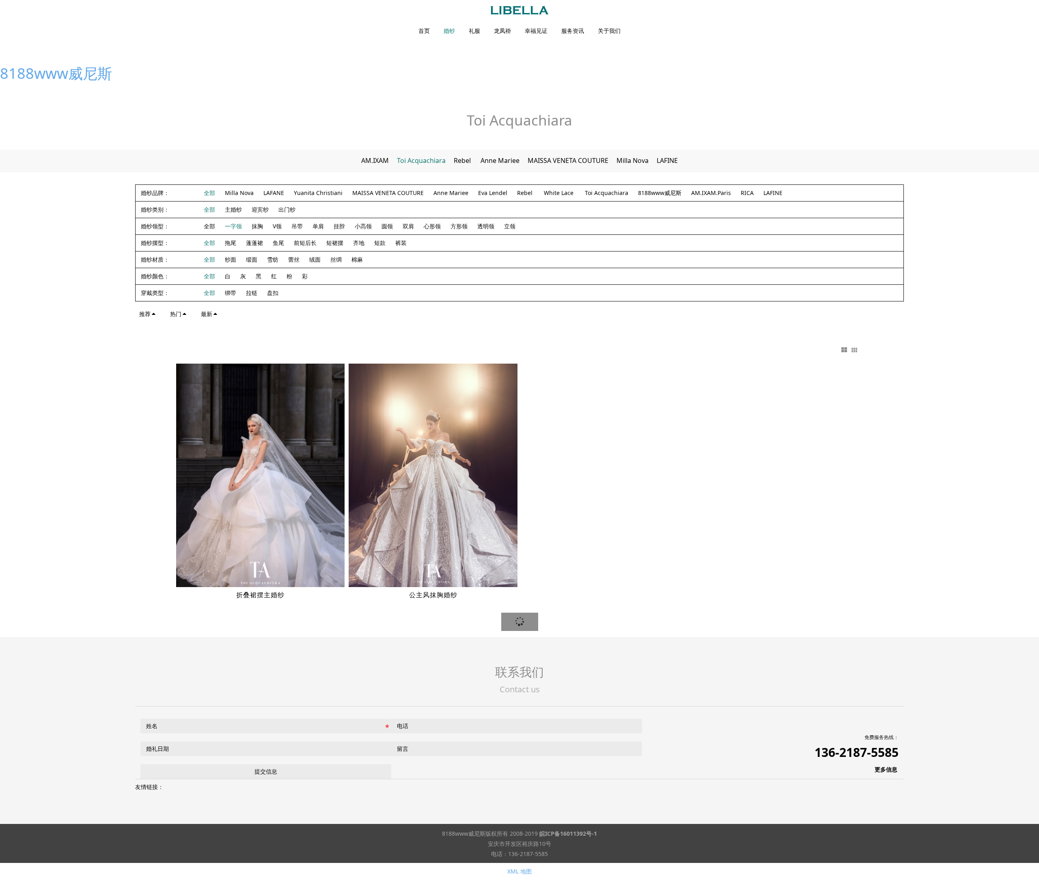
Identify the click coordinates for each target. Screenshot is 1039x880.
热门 (175, 314)
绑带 (230, 293)
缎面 (251, 259)
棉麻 (357, 259)
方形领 (459, 226)
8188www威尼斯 (56, 73)
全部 (209, 193)
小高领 (363, 226)
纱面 (230, 259)
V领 (277, 226)
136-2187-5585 (857, 752)
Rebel (463, 160)
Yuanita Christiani (318, 193)
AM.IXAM (375, 160)
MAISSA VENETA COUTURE (568, 160)
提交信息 (265, 771)
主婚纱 (233, 209)
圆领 (387, 226)
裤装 (401, 243)
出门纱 (286, 209)
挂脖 (339, 226)
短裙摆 (334, 243)
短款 (380, 243)
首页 (424, 31)
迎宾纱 (260, 209)
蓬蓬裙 (254, 243)
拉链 (251, 293)
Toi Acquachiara (421, 160)
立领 (509, 226)
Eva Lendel (492, 193)
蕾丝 (294, 259)
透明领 (485, 226)
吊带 (297, 226)
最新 (206, 314)
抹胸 (257, 226)
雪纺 (272, 259)
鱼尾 (278, 243)
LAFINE (667, 160)
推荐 (145, 314)
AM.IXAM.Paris (711, 193)
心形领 (432, 226)
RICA (747, 193)
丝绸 (336, 259)
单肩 (318, 226)
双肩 (408, 226)
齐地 (358, 243)
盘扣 (272, 293)
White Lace (559, 193)
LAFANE (273, 193)
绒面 (315, 259)
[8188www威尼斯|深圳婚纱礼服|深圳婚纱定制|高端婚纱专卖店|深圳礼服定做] (519, 10)
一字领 (233, 226)
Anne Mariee (500, 160)
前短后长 (305, 243)
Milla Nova (633, 160)
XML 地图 (519, 871)
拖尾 (230, 243)
